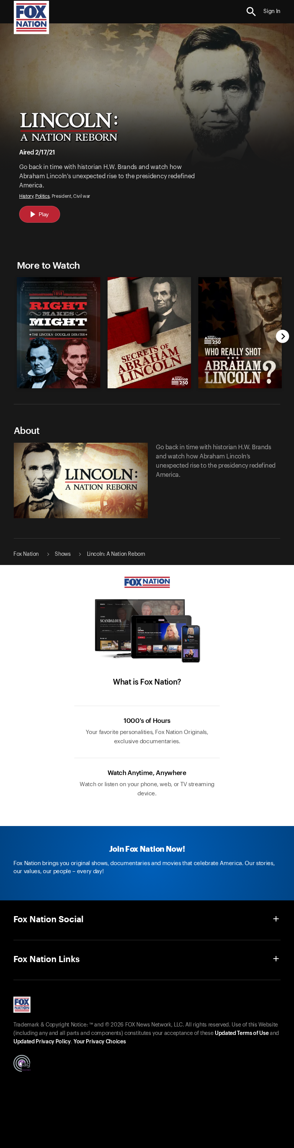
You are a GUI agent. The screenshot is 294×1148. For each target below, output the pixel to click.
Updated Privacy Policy (42, 1042)
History (26, 196)
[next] (282, 337)
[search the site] (251, 11)
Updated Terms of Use (241, 1033)
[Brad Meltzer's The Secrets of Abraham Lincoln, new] (149, 386)
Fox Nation (26, 554)
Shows (62, 554)
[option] (56, 328)
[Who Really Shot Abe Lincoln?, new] (240, 386)
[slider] (147, 328)
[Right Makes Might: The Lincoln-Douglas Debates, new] (58, 386)
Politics (42, 196)
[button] (251, 11)
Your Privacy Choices (100, 1042)
